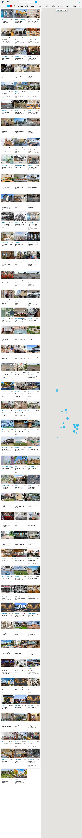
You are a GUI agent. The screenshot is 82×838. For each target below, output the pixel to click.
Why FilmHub (45, 2)
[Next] (79, 6)
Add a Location (60, 2)
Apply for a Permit (70, 2)
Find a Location (53, 2)
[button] (57, 390)
